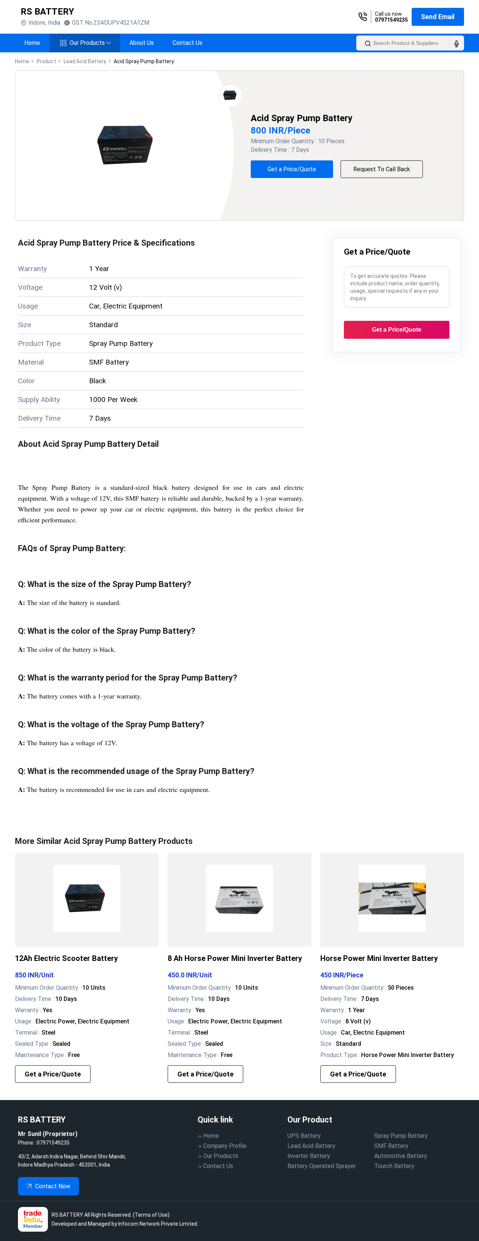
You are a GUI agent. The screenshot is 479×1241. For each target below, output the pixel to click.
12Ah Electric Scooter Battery (66, 958)
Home (32, 42)
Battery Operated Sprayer (321, 1166)
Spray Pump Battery (401, 1135)
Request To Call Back (381, 169)
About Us (141, 42)
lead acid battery (85, 61)
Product (46, 61)
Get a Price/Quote (292, 169)
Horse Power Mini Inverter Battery (379, 958)
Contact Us (187, 42)
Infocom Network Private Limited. (158, 1224)
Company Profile (225, 1145)
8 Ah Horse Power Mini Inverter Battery (235, 958)
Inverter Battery (308, 1155)
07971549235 (391, 20)
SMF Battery (391, 1145)
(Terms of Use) (151, 1215)
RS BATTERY (47, 11)
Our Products (90, 42)
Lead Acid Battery (311, 1145)
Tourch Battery (394, 1166)
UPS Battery (304, 1135)
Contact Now (52, 1186)
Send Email (438, 17)
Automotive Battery (400, 1155)
